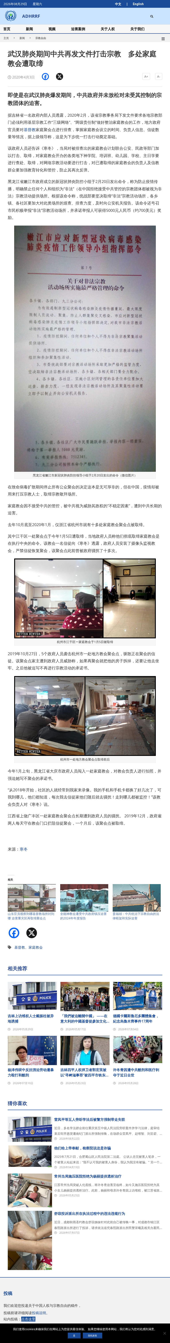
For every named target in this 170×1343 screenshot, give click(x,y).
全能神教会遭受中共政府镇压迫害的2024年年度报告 (83, 916)
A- (158, 76)
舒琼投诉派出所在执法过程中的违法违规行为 (89, 1213)
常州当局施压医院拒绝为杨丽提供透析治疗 (88, 1176)
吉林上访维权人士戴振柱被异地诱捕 (31, 1018)
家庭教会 (36, 947)
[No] (164, 1333)
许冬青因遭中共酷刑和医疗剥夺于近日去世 (136, 1072)
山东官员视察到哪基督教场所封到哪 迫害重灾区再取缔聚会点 (31, 916)
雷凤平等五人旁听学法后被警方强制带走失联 (89, 1119)
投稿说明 (39, 1312)
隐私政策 (92, 1335)
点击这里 (28, 1319)
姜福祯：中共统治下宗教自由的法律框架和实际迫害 (136, 916)
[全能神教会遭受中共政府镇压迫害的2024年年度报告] (84, 898)
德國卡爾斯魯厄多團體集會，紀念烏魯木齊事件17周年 (136, 1018)
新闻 (22, 38)
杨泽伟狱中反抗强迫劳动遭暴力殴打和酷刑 (31, 1072)
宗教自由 (40, 38)
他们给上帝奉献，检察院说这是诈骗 (82, 1148)
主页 (6, 38)
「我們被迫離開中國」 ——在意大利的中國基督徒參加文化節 (83, 1018)
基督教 (30, 129)
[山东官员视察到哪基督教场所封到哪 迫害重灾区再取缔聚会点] (32, 898)
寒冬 (24, 849)
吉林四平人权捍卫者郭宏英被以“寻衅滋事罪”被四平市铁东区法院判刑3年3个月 (84, 1072)
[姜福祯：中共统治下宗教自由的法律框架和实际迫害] (137, 898)
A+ (146, 76)
